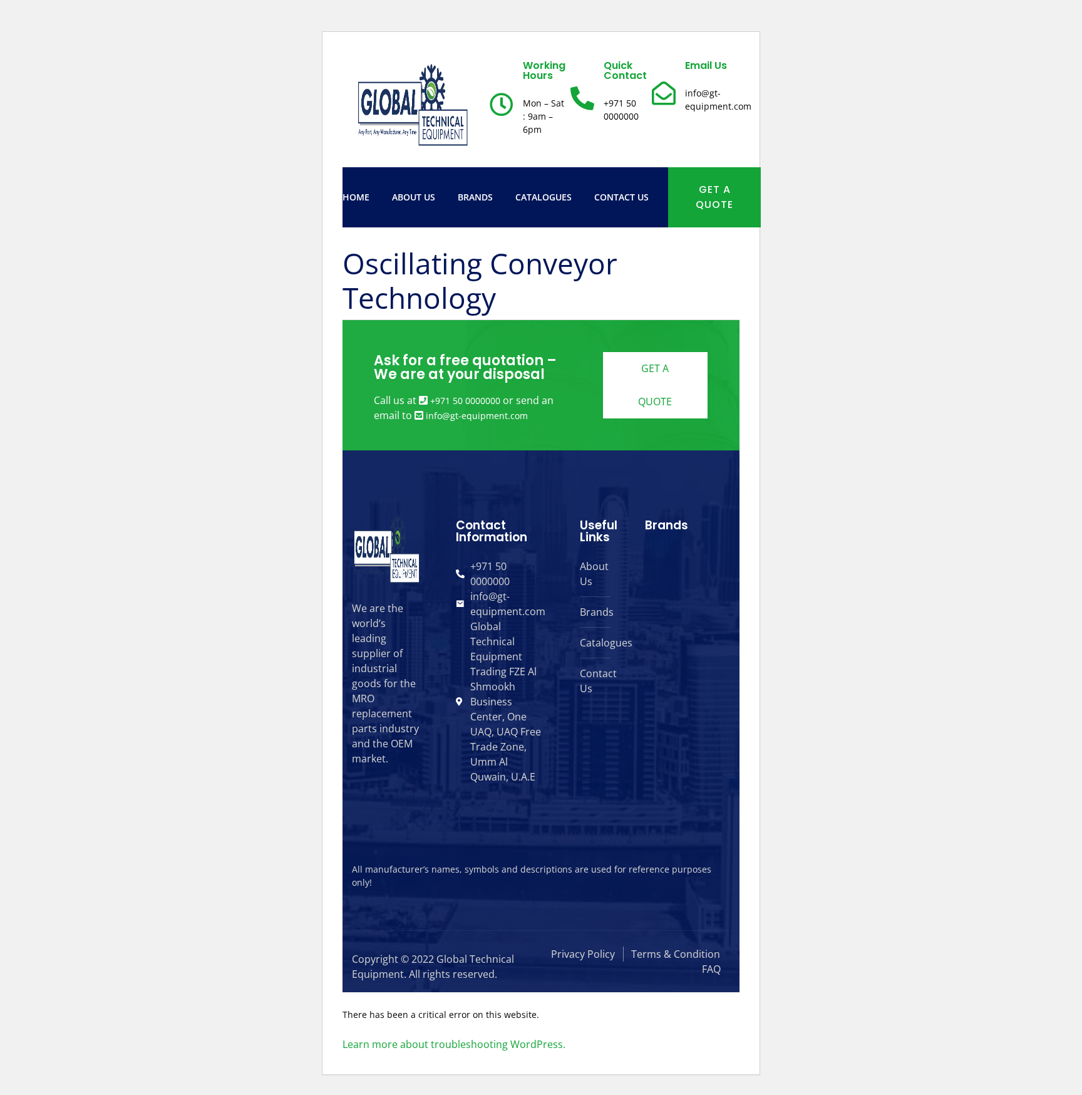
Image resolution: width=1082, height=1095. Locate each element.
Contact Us (621, 197)
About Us (413, 197)
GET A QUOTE (714, 197)
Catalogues (543, 197)
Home (356, 197)
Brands (475, 197)
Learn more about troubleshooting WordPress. (454, 1044)
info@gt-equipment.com (477, 416)
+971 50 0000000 (465, 401)
